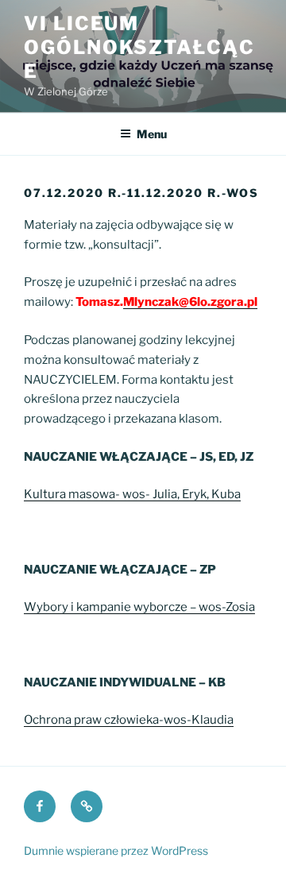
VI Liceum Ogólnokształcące (139, 47)
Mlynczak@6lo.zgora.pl (190, 302)
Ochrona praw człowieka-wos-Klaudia (129, 720)
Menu (152, 134)
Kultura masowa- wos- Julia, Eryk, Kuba (132, 494)
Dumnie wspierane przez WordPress (116, 850)
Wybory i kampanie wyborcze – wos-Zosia (139, 607)
